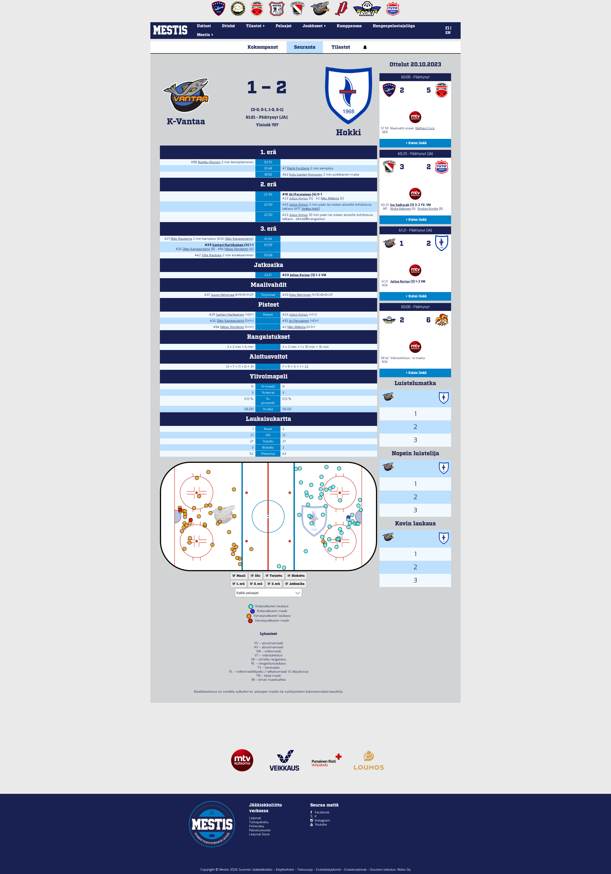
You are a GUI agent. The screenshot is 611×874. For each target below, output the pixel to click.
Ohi (257, 576)
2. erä (257, 584)
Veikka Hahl (310, 209)
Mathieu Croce (425, 128)
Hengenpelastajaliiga (394, 26)
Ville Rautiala (211, 255)
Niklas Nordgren (236, 249)
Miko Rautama (181, 239)
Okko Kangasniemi (238, 239)
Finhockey (256, 826)
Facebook (322, 812)
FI (447, 28)
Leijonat (255, 818)
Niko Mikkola (330, 198)
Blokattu (298, 576)
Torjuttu (275, 576)
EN (448, 33)
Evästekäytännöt (329, 870)
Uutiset (204, 26)
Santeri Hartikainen (227, 245)
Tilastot (341, 47)
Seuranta (305, 47)
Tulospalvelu (259, 822)
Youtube (321, 824)
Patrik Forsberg (298, 168)
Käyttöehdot (285, 870)
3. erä (275, 584)
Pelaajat (284, 26)
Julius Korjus (298, 198)
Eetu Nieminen (300, 295)
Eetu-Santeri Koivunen (305, 175)
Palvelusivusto (260, 830)
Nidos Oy (404, 870)
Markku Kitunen (209, 162)
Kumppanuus (349, 26)
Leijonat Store (259, 834)
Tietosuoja (305, 870)
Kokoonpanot (263, 47)
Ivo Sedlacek (399, 205)
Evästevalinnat (355, 870)
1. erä (240, 584)
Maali (241, 576)
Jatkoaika (297, 584)
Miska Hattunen (400, 209)
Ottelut (228, 26)
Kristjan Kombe (428, 209)
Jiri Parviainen (300, 194)
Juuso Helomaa (222, 295)
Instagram (322, 820)
